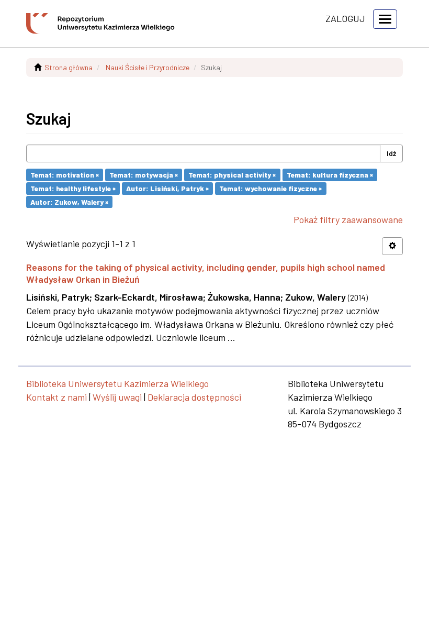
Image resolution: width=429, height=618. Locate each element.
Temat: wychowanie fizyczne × (270, 188)
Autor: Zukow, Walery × (69, 201)
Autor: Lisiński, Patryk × (167, 188)
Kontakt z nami (56, 397)
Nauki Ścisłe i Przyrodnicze (147, 67)
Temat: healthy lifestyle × (73, 188)
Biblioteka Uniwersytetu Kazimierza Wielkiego (117, 383)
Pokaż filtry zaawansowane (348, 219)
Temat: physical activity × (232, 174)
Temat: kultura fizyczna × (330, 174)
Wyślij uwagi (117, 397)
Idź (391, 153)
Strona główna (68, 67)
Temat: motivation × (64, 174)
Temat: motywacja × (143, 174)
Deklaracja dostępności (194, 397)
